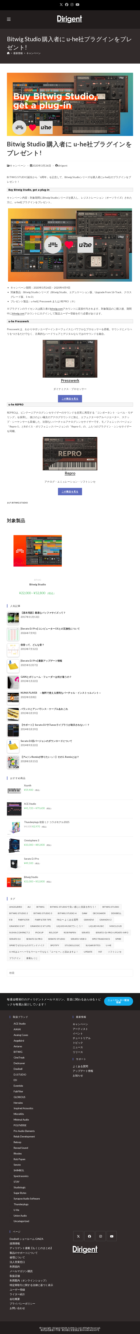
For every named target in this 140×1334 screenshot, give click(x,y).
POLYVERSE (20, 1125)
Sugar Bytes (93, 945)
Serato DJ (15, 939)
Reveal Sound (21, 1147)
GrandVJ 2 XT (17, 926)
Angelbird (15, 906)
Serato (86, 932)
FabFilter (24, 919)
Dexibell (116, 913)
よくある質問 (80, 1066)
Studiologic (72, 945)
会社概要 (15, 1298)
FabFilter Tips (43, 919)
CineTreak (19, 1057)
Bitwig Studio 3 (43, 913)
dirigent (63, 165)
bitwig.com (56, 308)
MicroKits (19, 1113)
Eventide (18, 1085)
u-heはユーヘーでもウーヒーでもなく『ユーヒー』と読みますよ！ (43, 951)
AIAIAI (17, 1029)
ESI (10, 919)
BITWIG (37, 579)
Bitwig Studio (20, 502)
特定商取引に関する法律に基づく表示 (31, 1285)
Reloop (53, 932)
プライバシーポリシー (22, 1303)
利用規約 (15, 1266)
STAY (16, 1181)
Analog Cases (21, 1035)
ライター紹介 (17, 1294)
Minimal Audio (21, 1119)
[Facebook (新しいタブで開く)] (66, 4)
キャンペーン (33, 53)
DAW (84, 913)
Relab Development (24, 1136)
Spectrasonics (101, 939)
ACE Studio (20, 1023)
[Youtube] (112, 1236)
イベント (78, 1033)
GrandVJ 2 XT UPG (40, 926)
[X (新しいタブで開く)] (62, 4)
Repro (70, 473)
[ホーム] (8, 53)
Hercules (18, 1102)
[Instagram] (101, 1236)
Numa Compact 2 (19, 932)
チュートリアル (82, 1038)
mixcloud (116, 926)
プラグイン (15, 958)
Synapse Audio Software (27, 1198)
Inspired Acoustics (23, 1108)
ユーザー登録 (17, 1289)
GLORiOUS (19, 1097)
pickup (39, 932)
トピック (78, 1042)
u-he (109, 945)
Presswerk (70, 380)
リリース (78, 1051)
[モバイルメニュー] (9, 19)
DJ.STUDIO (20, 1074)
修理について (17, 1257)
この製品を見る (70, 398)
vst (100, 951)
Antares (18, 1046)
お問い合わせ (17, 1308)
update (88, 951)
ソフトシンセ (114, 951)
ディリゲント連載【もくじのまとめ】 (31, 1248)
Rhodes (18, 1153)
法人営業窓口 (17, 1261)
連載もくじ (32, 958)
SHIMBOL (19, 1170)
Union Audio (20, 1215)
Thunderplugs (21, 1204)
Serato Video (78, 939)
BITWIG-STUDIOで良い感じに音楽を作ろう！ (73, 906)
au (29, 906)
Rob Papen (70, 932)
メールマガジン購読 (21, 1271)
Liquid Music (96, 926)
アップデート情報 (83, 1070)
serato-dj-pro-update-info (112, 932)
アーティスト (80, 1028)
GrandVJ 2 (106, 919)
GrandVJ (89, 919)
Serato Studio (56, 939)
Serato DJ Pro (34, 939)
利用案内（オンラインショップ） (29, 1280)
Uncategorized (21, 1221)
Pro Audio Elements (24, 1131)
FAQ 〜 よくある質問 (67, 919)
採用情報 (15, 1243)
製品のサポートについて (24, 1252)
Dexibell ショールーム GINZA (26, 1238)
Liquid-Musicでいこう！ (70, 926)
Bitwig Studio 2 (18, 913)
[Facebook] (89, 1236)
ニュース (78, 1047)
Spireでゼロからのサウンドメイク (26, 945)
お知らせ (78, 1075)
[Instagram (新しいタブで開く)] (72, 4)
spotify (54, 945)
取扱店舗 (15, 1275)
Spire (118, 939)
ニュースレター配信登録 (118, 1001)
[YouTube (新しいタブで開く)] (77, 4)
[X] (78, 1236)
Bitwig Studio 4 (67, 913)
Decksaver (99, 913)
